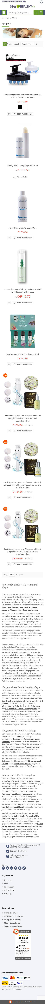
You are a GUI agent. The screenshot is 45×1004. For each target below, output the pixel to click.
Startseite (5, 18)
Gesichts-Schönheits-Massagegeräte (21, 709)
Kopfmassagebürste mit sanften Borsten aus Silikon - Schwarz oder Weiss (22, 96)
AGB (6, 883)
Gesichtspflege (30, 607)
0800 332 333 (22, 855)
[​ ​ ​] (4, 12)
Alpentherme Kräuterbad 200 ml (22, 228)
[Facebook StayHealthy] (3, 868)
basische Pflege (8, 610)
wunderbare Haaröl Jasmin (13, 807)
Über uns (8, 880)
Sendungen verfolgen (13, 926)
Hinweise (33, 1002)
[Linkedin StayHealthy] (20, 868)
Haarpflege (6, 607)
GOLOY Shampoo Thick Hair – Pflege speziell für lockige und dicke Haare (22, 290)
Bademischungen (30, 610)
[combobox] (22, 12)
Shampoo (6, 794)
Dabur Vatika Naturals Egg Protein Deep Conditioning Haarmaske (22, 826)
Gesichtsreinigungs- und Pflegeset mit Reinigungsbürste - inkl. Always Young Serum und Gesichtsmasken (22, 485)
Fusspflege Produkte (22, 763)
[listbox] (22, 108)
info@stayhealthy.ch (18, 851)
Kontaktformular (11, 912)
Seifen (19, 736)
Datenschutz (9, 890)
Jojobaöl (36, 747)
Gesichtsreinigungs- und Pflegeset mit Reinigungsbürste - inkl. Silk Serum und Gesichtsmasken (22, 418)
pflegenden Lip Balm (10, 706)
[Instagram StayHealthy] (11, 868)
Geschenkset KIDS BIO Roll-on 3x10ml (22, 354)
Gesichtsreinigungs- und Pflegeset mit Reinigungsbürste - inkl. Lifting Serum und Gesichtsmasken (22, 551)
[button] (8, 114)
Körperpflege (17, 607)
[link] (5, 44)
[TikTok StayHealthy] (24, 868)
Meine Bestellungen (12, 923)
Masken (5, 703)
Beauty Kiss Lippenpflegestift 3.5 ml (22, 165)
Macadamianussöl (14, 749)
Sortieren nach (13, 44)
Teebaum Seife (19, 739)
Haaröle (14, 794)
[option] (20, 107)
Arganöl (28, 747)
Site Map (7, 893)
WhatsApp (19, 857)
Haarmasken (27, 794)
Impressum (9, 886)
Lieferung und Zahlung (13, 916)
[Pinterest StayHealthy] (15, 868)
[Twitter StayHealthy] (7, 868)
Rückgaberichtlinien (12, 919)
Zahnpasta (35, 706)
